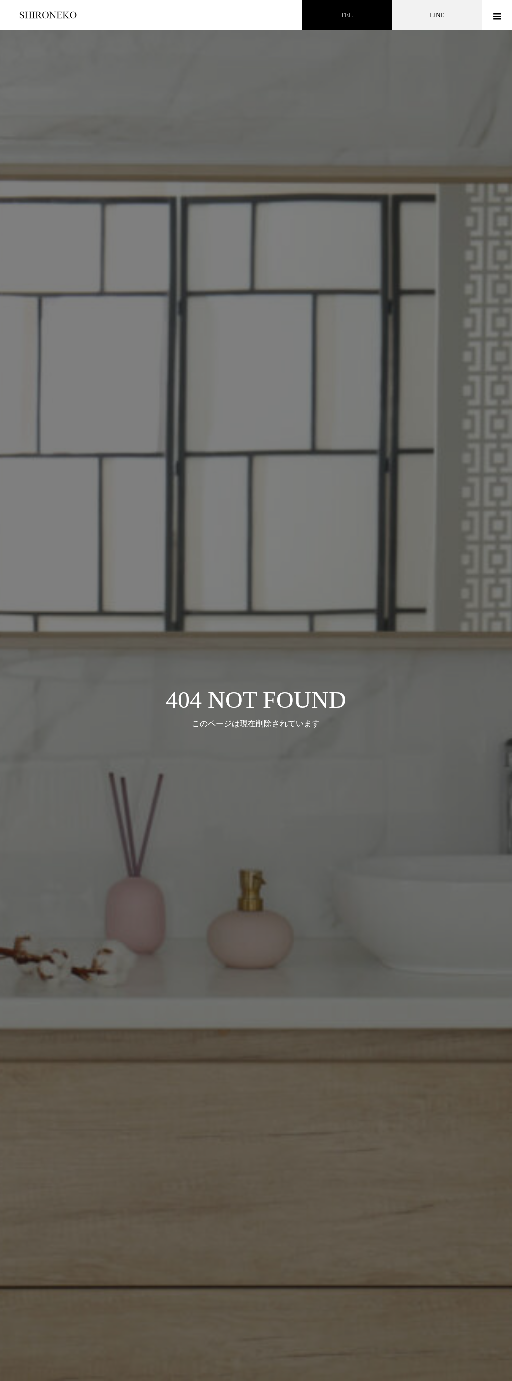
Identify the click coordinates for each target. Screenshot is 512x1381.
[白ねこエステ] (51, 15)
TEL (347, 15)
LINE (437, 15)
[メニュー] (497, 15)
